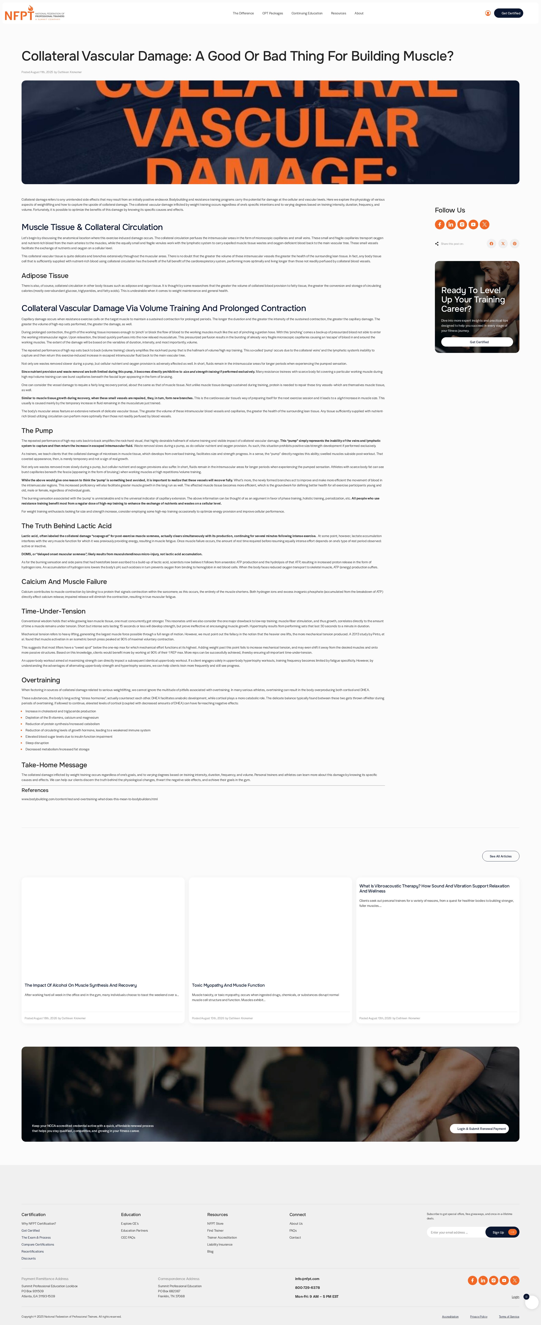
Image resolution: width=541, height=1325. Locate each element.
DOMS (26, 554)
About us (296, 1223)
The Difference (243, 13)
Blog (210, 1251)
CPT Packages (272, 13)
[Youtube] (473, 224)
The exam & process (36, 1237)
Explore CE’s (130, 1223)
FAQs (293, 1230)
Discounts (29, 1258)
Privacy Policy (478, 1316)
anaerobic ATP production (239, 562)
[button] (491, 243)
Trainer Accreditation (222, 1237)
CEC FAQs (128, 1237)
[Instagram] (462, 224)
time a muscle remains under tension (50, 626)
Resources (338, 13)
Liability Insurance (219, 1244)
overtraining (274, 689)
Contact (295, 1237)
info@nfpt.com (307, 1278)
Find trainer (215, 1230)
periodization (334, 498)
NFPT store (215, 1223)
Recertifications (33, 1251)
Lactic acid (30, 535)
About (359, 13)
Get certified (31, 1230)
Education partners (134, 1230)
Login (515, 1296)
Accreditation (450, 1316)
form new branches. (179, 398)
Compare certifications (38, 1244)
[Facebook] (440, 224)
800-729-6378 (307, 1287)
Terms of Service (509, 1316)
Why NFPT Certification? (39, 1223)
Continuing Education (307, 13)
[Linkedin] (451, 224)
